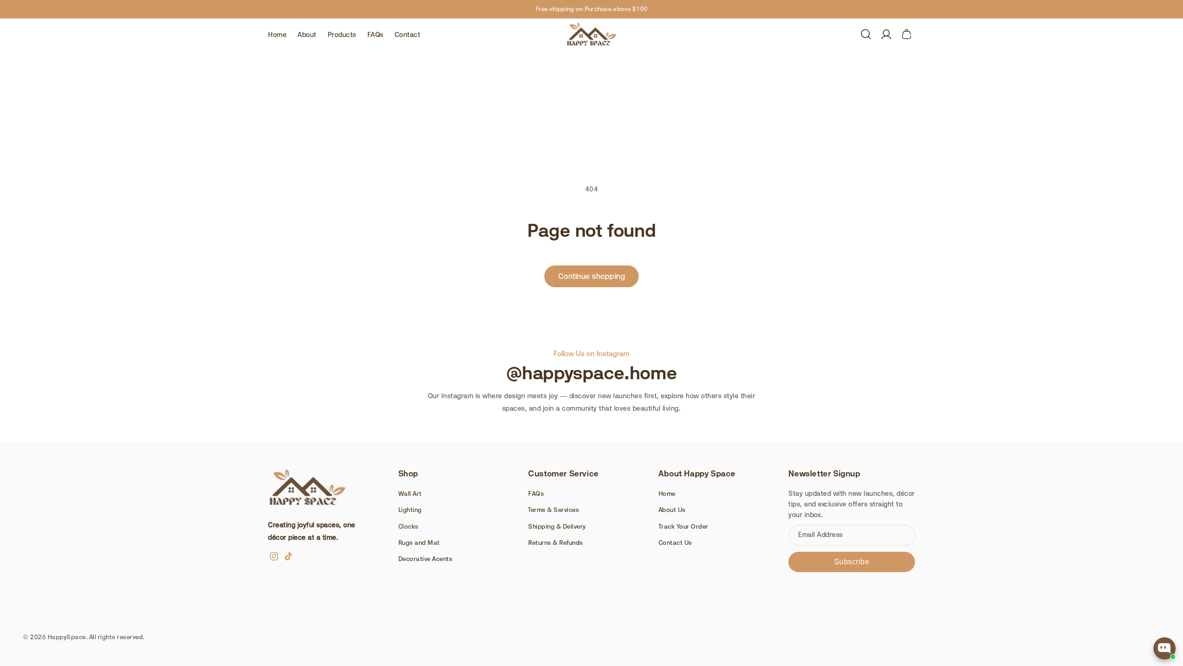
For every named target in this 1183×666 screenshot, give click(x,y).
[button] (866, 34)
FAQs (536, 493)
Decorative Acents (425, 559)
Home (667, 493)
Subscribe (852, 562)
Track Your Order (683, 526)
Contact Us (675, 542)
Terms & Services (553, 510)
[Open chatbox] (1164, 648)
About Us (672, 510)
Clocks (408, 526)
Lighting (410, 510)
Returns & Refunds (555, 542)
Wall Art (410, 493)
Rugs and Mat (419, 542)
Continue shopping (591, 276)
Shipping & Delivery (557, 526)
